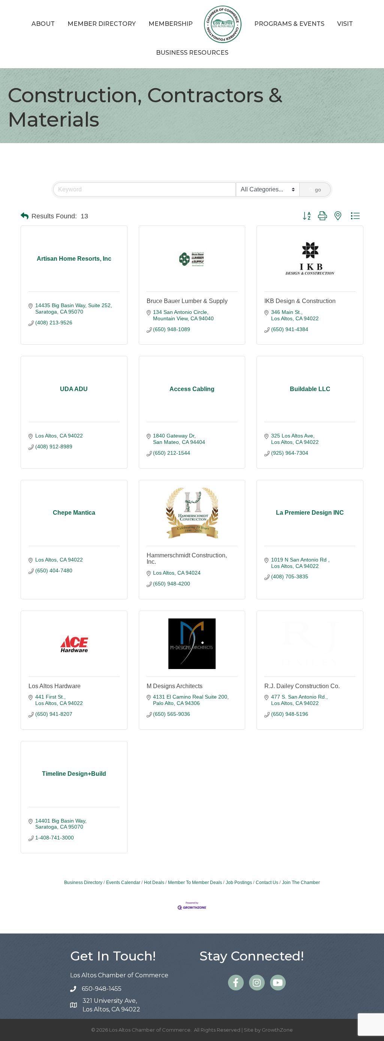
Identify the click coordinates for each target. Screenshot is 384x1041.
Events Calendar (123, 882)
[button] (24, 216)
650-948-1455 (102, 988)
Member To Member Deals (195, 882)
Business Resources (192, 52)
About (43, 23)
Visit (345, 23)
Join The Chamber (301, 882)
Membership (170, 23)
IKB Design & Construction (300, 301)
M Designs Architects (174, 686)
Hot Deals (154, 882)
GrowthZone (277, 1030)
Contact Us (267, 882)
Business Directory (83, 882)
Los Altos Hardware (54, 686)
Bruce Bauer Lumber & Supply (187, 301)
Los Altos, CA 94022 (111, 1005)
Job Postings (239, 882)
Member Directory (102, 23)
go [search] (318, 190)
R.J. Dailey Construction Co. (302, 686)
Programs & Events (289, 23)
